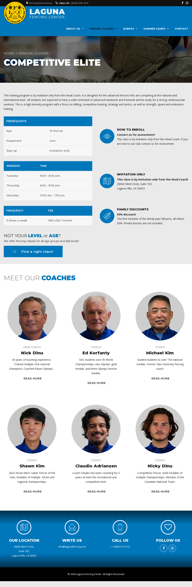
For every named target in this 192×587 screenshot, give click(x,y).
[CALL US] (120, 527)
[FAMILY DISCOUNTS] (107, 216)
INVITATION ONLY (131, 174)
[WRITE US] (72, 527)
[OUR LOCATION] (24, 527)
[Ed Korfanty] (95, 316)
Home (9, 53)
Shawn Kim (32, 466)
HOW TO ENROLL (131, 129)
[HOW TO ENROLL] (107, 136)
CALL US (120, 540)
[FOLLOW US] (168, 527)
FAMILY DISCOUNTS (133, 209)
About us (73, 28)
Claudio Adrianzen (96, 466)
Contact (181, 28)
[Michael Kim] (160, 316)
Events (128, 28)
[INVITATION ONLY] (107, 181)
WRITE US (72, 540)
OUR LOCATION (24, 540)
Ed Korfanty (96, 352)
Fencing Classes (101, 28)
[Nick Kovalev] (32, 429)
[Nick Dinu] (32, 316)
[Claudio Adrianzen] (95, 429)
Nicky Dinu (160, 466)
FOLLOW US (168, 540)
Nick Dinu (32, 352)
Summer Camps (154, 28)
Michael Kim (160, 352)
